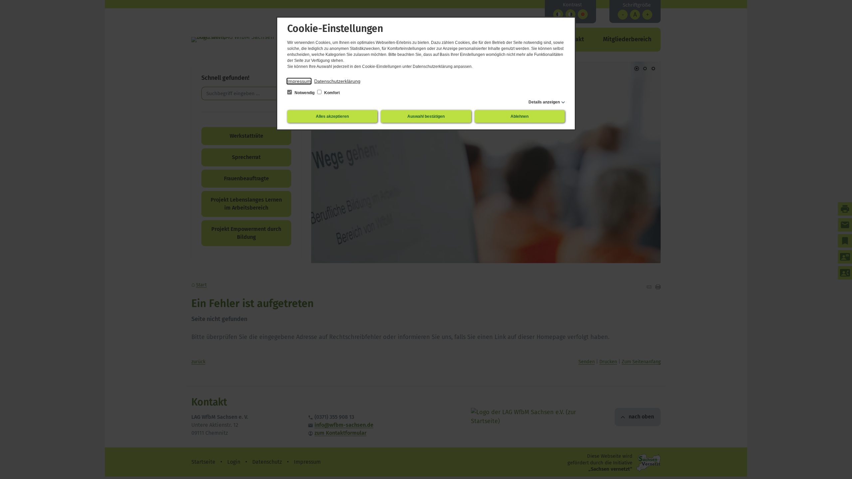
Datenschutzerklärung (337, 81)
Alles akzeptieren (332, 116)
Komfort (331, 92)
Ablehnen (520, 116)
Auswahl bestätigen (426, 116)
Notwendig (305, 92)
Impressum (299, 81)
